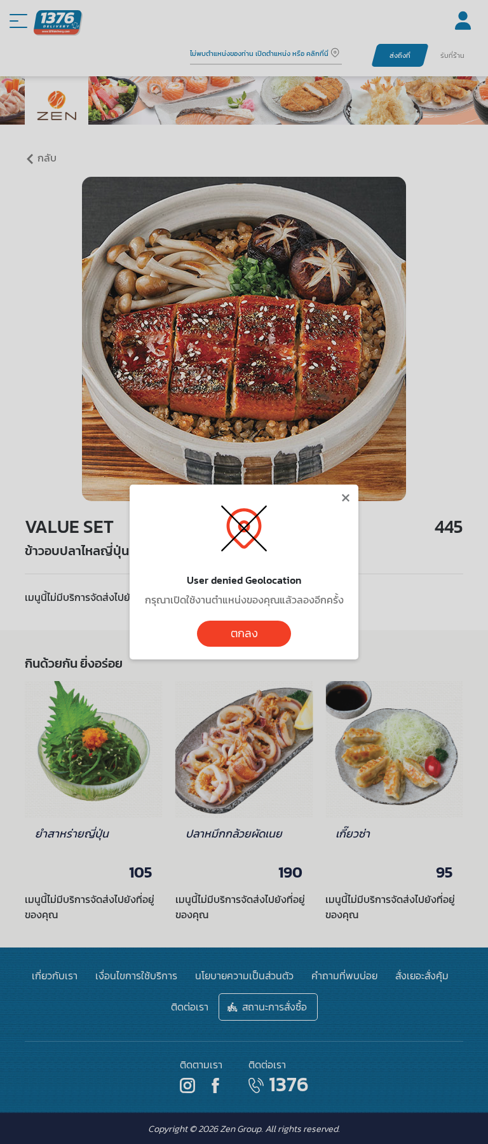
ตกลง (244, 633)
